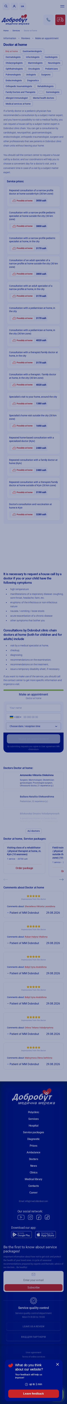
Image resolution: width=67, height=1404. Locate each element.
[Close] (57, 1364)
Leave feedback (33, 1393)
